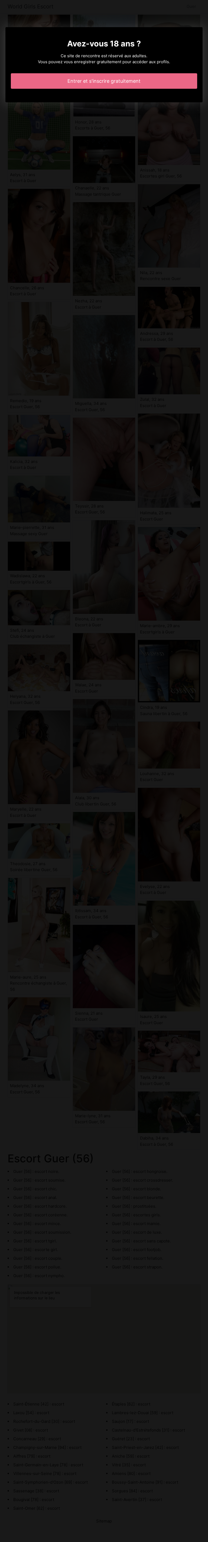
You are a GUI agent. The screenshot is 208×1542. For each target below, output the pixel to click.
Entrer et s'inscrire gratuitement (104, 81)
